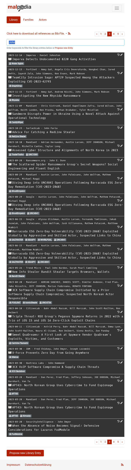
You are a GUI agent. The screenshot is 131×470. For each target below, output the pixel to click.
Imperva (31, 55)
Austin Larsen (74, 142)
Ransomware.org (35, 160)
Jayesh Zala (25, 73)
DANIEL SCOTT (71, 282)
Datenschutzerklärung (38, 464)
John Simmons (44, 73)
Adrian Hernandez (52, 142)
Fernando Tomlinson (94, 219)
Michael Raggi (31, 178)
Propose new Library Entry (25, 453)
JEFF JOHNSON (94, 142)
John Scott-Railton (101, 308)
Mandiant (31, 105)
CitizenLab (33, 308)
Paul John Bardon (56, 267)
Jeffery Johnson (81, 377)
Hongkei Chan (97, 69)
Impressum (13, 464)
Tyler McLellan (88, 109)
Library (13, 19)
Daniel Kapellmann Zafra (78, 105)
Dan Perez (47, 377)
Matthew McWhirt (32, 249)
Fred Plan (111, 282)
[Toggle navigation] (117, 8)
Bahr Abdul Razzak (55, 308)
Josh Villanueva (72, 223)
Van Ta (26, 381)
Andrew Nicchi (63, 91)
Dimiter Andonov (92, 282)
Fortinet (31, 69)
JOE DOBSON (101, 377)
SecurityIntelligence (39, 421)
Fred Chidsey (42, 348)
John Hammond (56, 363)
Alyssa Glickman (48, 219)
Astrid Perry (52, 326)
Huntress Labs (35, 363)
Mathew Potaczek (110, 196)
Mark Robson (77, 73)
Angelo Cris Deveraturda (70, 69)
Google (30, 196)
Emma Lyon (114, 326)
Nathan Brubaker (66, 109)
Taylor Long (52, 146)
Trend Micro (33, 267)
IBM (28, 348)
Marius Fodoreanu (59, 286)
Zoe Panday (102, 330)
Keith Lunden (29, 109)
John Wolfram (91, 174)
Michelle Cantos (32, 146)
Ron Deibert (66, 330)
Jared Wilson (105, 105)
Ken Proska (46, 109)
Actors (43, 19)
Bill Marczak (78, 308)
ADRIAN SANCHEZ (50, 282)
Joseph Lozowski (80, 348)
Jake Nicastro (17, 286)
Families (28, 19)
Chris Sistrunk (50, 105)
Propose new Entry (64, 48)
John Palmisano (71, 174)
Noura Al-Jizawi (46, 330)
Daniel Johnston (50, 55)
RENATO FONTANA (82, 286)
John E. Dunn (57, 160)
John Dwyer (60, 348)
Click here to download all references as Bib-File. (35, 33)
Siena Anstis (85, 330)
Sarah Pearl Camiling (83, 267)
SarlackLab (33, 128)
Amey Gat (46, 69)
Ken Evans (61, 73)
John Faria (50, 128)
